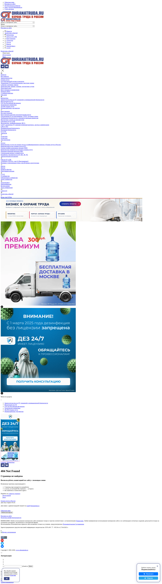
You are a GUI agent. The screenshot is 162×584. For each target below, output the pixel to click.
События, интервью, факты (9, 85)
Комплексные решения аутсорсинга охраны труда (17, 149)
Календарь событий (11, 33)
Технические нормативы (9, 105)
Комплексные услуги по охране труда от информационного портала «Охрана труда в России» (31, 144)
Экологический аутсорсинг (9, 156)
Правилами (79, 521)
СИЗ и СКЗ (4, 126)
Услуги (8, 42)
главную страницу (14, 493)
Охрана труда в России (8, 501)
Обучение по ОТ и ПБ (8, 121)
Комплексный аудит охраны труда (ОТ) (13, 146)
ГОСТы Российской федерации (11, 103)
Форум (8, 44)
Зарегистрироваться (7, 582)
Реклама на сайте (9, 4)
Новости (9, 31)
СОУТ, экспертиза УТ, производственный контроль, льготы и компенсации (25, 125)
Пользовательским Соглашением (73, 524)
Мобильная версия (7, 512)
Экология (4, 133)
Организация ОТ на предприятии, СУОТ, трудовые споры (19, 116)
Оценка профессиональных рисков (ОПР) (14, 148)
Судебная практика (7, 93)
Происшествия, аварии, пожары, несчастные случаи (17, 86)
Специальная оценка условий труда (12, 153)
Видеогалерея (5, 186)
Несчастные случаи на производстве (12, 120)
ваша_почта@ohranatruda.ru (13, 7)
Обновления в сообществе (9, 178)
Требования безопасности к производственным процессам (19, 118)
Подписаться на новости (12, 5)
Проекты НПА (5, 91)
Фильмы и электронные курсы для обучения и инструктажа (20, 163)
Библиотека (10, 35)
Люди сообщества (6, 179)
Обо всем (4, 95)
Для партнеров (5, 140)
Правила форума (6, 169)
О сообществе (5, 176)
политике (13, 575)
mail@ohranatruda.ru (33, 506)
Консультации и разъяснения (10, 90)
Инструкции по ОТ (7, 101)
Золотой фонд (10, 46)
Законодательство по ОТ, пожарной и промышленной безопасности (22, 100)
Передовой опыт (6, 88)
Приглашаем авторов (7, 171)
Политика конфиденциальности (11, 517)
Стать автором (9, 9)
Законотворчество (6, 78)
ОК (7, 578)
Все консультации (6, 113)
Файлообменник (6, 184)
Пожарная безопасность (8, 130)
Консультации (10, 38)
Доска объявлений (7, 187)
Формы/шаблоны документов (10, 108)
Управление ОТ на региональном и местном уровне (17, 83)
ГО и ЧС (3, 131)
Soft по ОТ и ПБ (11, 36)
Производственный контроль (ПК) (12, 151)
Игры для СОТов (6, 197)
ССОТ (8, 48)
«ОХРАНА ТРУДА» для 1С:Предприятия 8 (14, 161)
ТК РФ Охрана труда (7, 106)
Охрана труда (5, 80)
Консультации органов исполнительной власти (16, 114)
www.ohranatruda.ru (22, 550)
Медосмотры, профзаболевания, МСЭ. (13, 123)
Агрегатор (9, 40)
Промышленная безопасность (10, 128)
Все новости (5, 76)
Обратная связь (9, 2)
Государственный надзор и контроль (12, 81)
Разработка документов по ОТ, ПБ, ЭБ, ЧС (14, 155)
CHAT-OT (4, 191)
